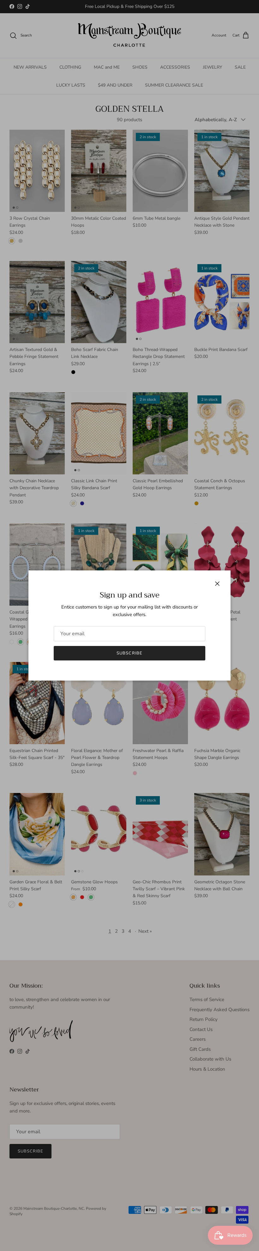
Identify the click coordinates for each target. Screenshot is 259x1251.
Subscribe (129, 653)
